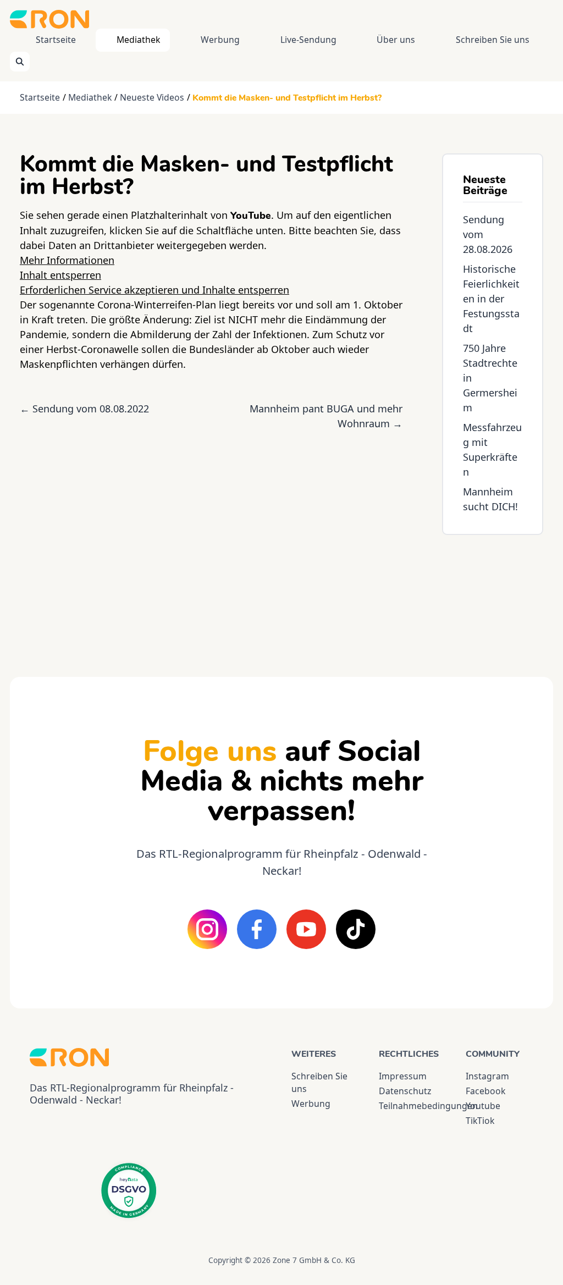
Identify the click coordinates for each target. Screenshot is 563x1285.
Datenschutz (405, 1091)
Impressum (403, 1076)
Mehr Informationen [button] (67, 260)
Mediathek (138, 40)
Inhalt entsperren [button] (60, 275)
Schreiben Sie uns (492, 40)
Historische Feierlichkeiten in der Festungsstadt (491, 298)
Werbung (220, 40)
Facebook (485, 1091)
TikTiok (480, 1121)
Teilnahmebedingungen (412, 1106)
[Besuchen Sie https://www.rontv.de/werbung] (492, 596)
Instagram (487, 1076)
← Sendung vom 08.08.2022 (84, 408)
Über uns (396, 40)
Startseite (56, 40)
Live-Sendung (308, 40)
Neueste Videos (152, 97)
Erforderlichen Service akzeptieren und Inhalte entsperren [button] (154, 289)
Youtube (483, 1106)
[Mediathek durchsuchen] (20, 61)
